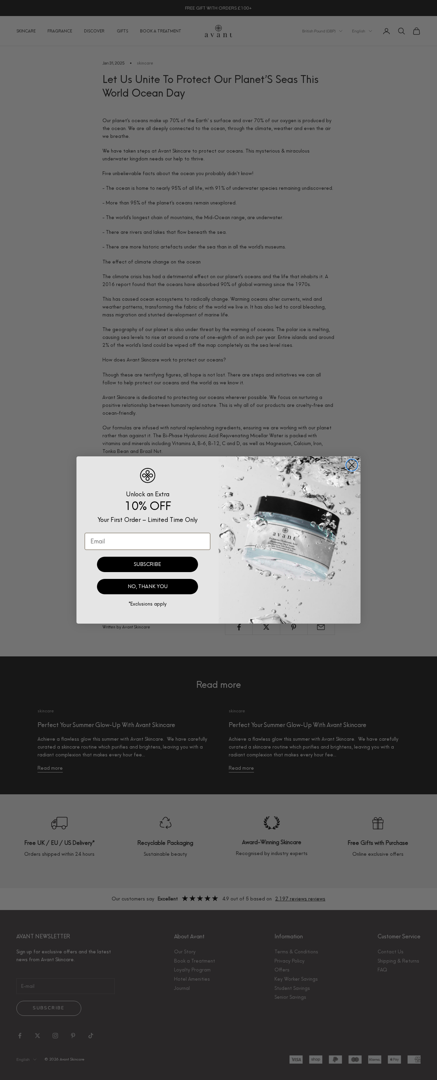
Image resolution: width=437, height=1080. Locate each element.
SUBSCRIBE (147, 564)
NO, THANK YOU (148, 586)
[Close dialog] (352, 465)
